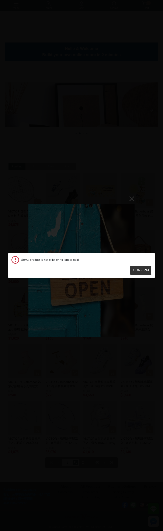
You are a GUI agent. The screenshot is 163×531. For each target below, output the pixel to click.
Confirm (141, 270)
